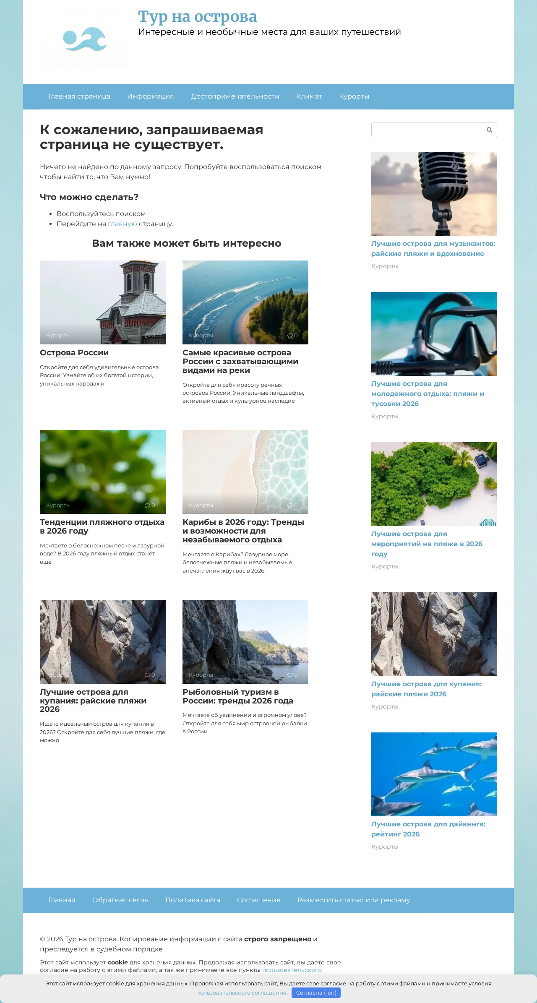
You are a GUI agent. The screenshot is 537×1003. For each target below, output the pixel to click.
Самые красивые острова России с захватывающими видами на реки (240, 361)
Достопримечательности (235, 96)
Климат (309, 96)
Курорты (354, 96)
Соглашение (259, 900)
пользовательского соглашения (241, 992)
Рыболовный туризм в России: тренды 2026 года (237, 696)
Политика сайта (192, 900)
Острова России (74, 352)
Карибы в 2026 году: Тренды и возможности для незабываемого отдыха (243, 530)
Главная (62, 900)
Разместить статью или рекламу (353, 900)
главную (122, 224)
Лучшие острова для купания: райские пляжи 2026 (93, 700)
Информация (150, 96)
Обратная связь (120, 900)
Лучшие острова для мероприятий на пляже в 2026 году (426, 544)
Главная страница (79, 96)
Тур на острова (197, 16)
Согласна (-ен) (316, 992)
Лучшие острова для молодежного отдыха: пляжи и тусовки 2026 (427, 394)
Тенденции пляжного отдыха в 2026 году (102, 526)
